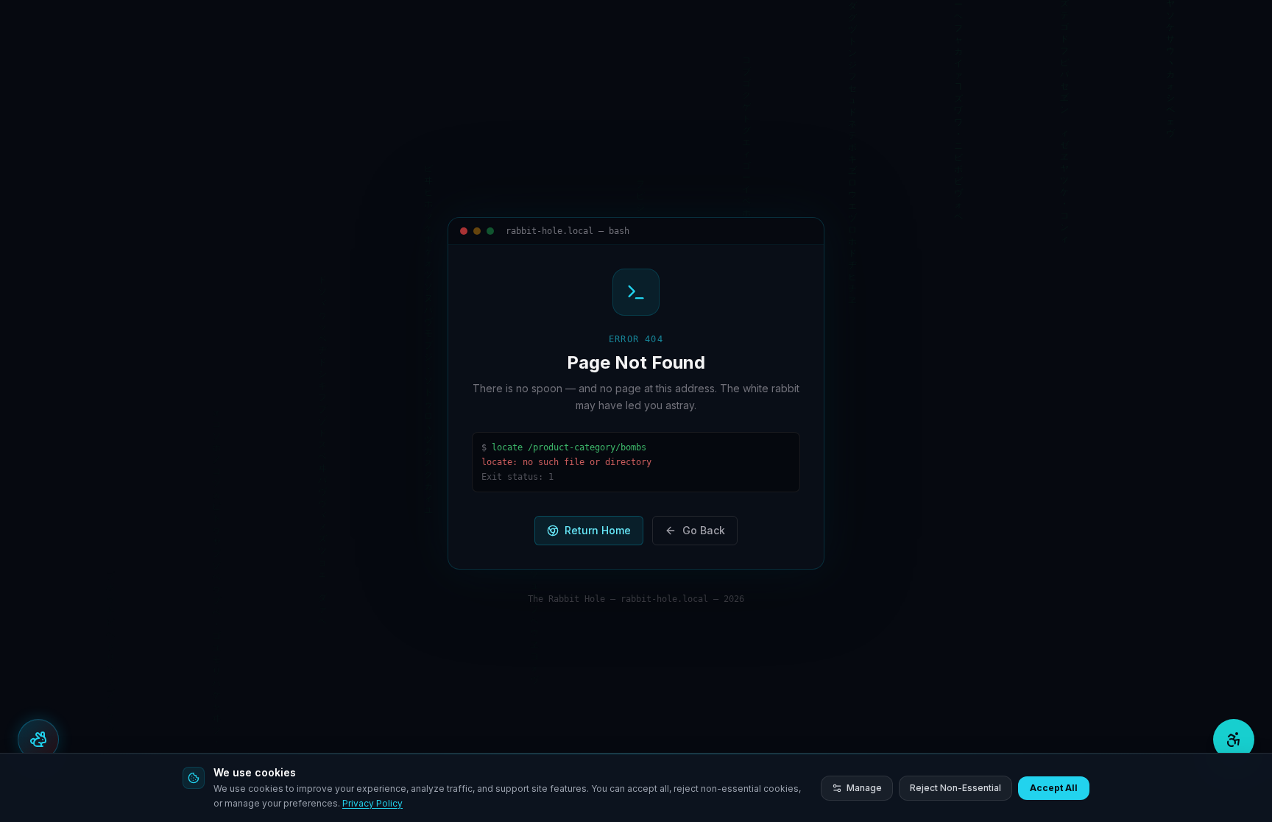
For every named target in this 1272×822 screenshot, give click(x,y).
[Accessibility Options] (1233, 739)
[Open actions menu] (38, 739)
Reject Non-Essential (955, 787)
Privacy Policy (372, 803)
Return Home (598, 530)
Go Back (703, 530)
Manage (864, 787)
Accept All (1054, 787)
